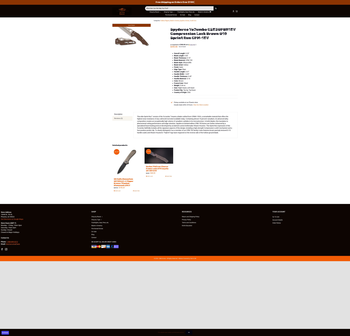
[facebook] (2, 249)
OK (189, 332)
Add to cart (117, 190)
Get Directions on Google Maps (12, 219)
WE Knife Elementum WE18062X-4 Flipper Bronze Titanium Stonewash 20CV (123, 182)
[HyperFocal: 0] (131, 36)
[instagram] (6, 249)
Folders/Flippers (165, 20)
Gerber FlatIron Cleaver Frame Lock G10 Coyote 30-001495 (157, 168)
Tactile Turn (193, 20)
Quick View (137, 190)
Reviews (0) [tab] (118, 118)
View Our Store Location (200, 105)
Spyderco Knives (184, 20)
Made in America (174, 20)
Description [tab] (118, 114)
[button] (183, 45)
